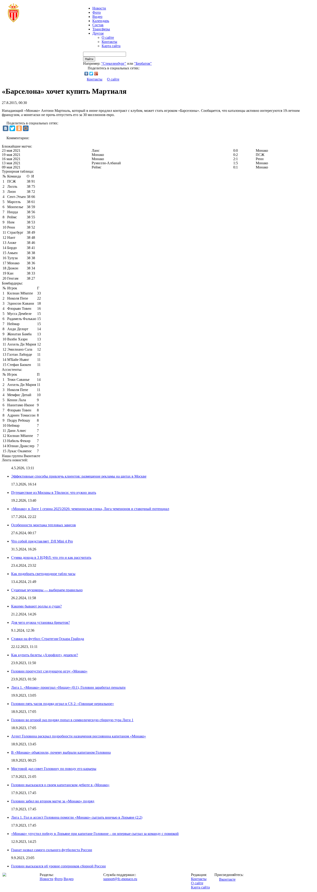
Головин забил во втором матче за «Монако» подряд (52, 801)
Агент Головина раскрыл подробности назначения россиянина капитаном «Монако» (78, 736)
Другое (98, 33)
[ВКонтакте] (86, 74)
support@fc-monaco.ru (120, 879)
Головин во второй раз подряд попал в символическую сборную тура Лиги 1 (72, 720)
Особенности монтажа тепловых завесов (43, 525)
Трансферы (101, 29)
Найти (89, 59)
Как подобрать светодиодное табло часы (43, 574)
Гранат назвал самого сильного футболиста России (51, 850)
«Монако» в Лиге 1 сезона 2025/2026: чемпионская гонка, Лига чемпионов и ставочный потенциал (90, 509)
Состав (98, 25)
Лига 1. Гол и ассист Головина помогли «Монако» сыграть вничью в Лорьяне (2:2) (76, 817)
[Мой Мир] (26, 128)
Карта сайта (111, 46)
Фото (96, 12)
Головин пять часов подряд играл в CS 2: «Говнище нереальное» (62, 704)
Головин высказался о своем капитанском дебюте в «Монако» (60, 785)
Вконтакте (227, 879)
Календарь (100, 21)
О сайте (108, 37)
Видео (97, 17)
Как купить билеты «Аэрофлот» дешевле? (44, 655)
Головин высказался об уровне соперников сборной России (58, 866)
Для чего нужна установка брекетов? (40, 622)
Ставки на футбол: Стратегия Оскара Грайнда (47, 639)
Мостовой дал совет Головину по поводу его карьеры (53, 769)
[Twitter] (91, 74)
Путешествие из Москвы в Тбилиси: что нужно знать (53, 492)
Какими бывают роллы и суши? (36, 606)
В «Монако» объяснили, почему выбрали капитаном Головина (61, 752)
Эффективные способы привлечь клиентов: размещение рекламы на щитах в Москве (78, 476)
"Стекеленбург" (113, 63)
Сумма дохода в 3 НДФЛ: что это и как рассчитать (51, 557)
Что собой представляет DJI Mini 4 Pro (42, 541)
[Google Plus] (96, 74)
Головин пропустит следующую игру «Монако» (49, 671)
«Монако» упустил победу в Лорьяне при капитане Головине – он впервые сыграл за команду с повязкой (95, 834)
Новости (46, 879)
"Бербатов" (143, 63)
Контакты (109, 42)
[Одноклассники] (19, 128)
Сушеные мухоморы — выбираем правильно (47, 590)
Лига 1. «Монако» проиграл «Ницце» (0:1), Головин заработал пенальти (68, 687)
